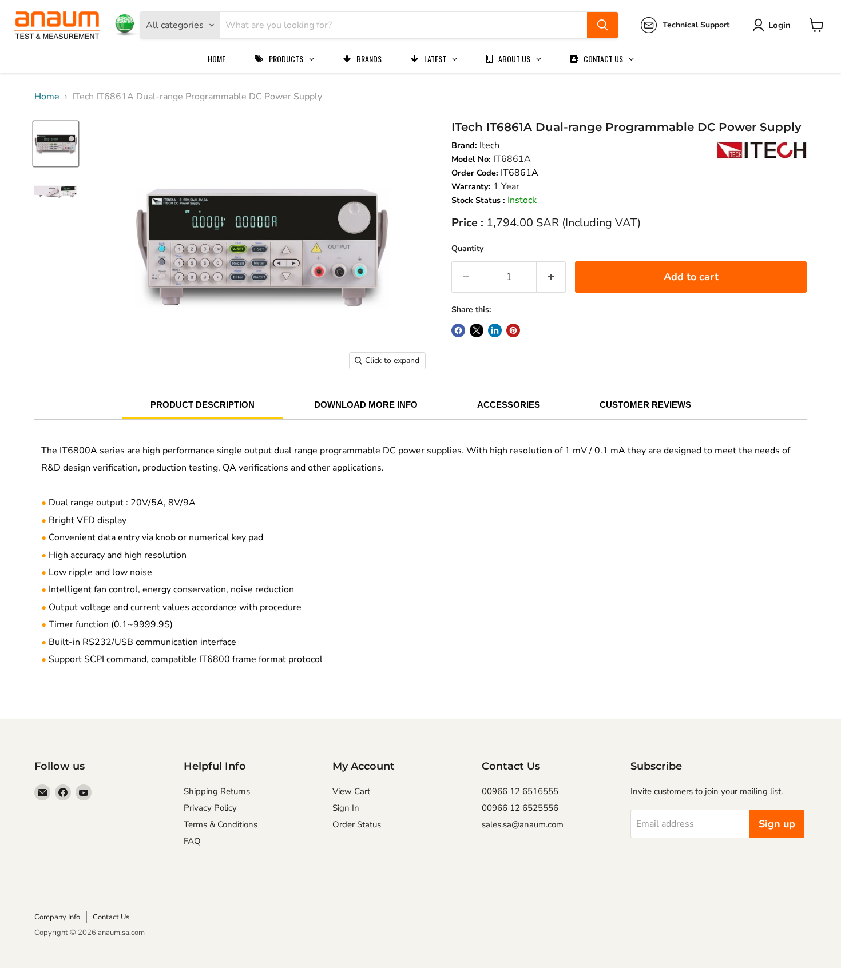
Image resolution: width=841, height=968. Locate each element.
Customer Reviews (645, 404)
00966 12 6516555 (520, 791)
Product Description (202, 404)
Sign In (345, 808)
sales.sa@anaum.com (523, 824)
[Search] (602, 25)
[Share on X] (476, 330)
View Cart (351, 791)
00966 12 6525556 (520, 808)
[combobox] (403, 25)
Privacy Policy (210, 808)
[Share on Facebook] (458, 330)
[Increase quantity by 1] (551, 277)
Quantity (467, 248)
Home (46, 96)
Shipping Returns (217, 791)
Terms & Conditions (220, 824)
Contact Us (111, 917)
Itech (489, 145)
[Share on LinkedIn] (495, 330)
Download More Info (366, 404)
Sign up (777, 824)
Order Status (356, 824)
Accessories (508, 404)
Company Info (57, 917)
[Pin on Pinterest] (513, 330)
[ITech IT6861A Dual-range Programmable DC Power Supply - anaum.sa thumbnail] (55, 143)
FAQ (192, 841)
